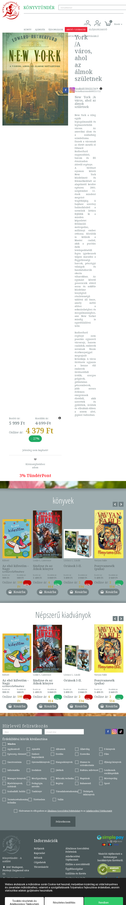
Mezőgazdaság (39, 778)
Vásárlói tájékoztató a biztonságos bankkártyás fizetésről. (110, 857)
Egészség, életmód (16, 753)
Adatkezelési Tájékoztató (72, 858)
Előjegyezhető (98, 29)
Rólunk (38, 857)
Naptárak (85, 778)
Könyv (28, 29)
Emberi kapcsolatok (38, 755)
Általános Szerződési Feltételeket (63, 810)
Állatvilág (85, 749)
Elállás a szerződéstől (77, 864)
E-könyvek (109, 749)
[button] (114, 22)
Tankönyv (37, 791)
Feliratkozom (63, 821)
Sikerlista (30, 36)
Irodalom (36, 770)
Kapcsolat (72, 36)
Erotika (59, 753)
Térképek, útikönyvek (88, 793)
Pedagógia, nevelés (37, 785)
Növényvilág (110, 778)
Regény (59, 783)
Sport (107, 783)
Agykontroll (13, 749)
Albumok (60, 749)
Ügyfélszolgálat (74, 868)
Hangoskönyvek (64, 762)
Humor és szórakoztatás (87, 764)
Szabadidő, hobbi (16, 791)
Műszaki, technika (65, 778)
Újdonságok (55, 29)
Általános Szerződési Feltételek (77, 850)
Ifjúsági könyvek (112, 762)
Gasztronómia (14, 762)
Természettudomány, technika (17, 801)
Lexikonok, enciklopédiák (111, 772)
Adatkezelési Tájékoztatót (99, 810)
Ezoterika (85, 753)
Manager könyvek (16, 778)
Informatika (13, 770)
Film (106, 753)
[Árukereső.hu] (109, 870)
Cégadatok (40, 862)
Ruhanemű (85, 783)
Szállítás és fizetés (51, 36)
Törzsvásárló (90, 36)
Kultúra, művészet (89, 770)
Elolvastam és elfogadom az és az (65, 810)
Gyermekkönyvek (41, 762)
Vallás (60, 799)
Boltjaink (39, 848)
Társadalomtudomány (67, 791)
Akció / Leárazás (76, 29)
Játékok (59, 770)
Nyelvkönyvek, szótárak (15, 785)
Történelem (39, 799)
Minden (11, 743)
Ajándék (40, 29)
